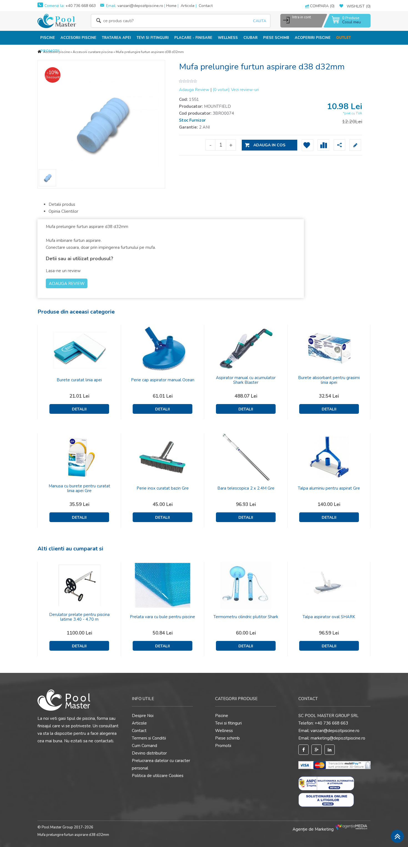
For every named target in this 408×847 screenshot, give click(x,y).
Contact (206, 5)
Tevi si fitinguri (153, 37)
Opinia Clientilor (63, 211)
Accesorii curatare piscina (93, 52)
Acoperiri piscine (313, 37)
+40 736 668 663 (80, 5)
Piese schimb (276, 37)
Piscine (47, 37)
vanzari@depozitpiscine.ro (140, 5)
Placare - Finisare (193, 37)
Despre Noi (142, 715)
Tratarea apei (116, 37)
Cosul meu (351, 22)
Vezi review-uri (236, 89)
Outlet (343, 37)
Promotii (223, 745)
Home (171, 5)
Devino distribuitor (149, 753)
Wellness (228, 37)
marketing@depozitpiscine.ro (338, 738)
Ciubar (250, 37)
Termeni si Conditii (149, 738)
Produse (350, 18)
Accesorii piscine (78, 37)
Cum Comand (144, 745)
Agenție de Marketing (314, 829)
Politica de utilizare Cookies (157, 775)
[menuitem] (47, 37)
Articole (188, 5)
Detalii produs (62, 204)
